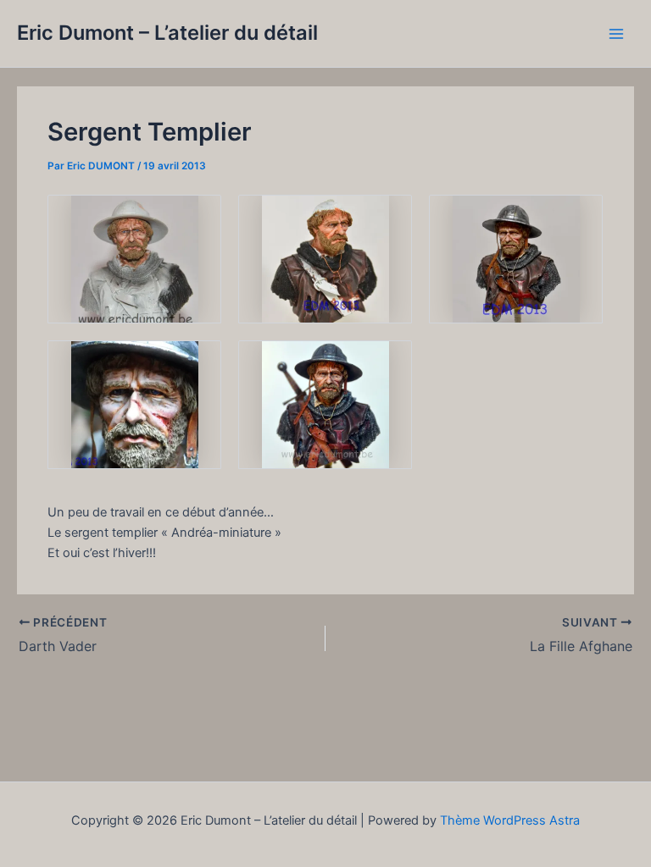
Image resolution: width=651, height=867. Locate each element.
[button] (134, 259)
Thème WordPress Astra (510, 820)
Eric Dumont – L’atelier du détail (167, 32)
